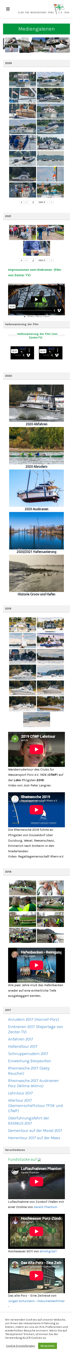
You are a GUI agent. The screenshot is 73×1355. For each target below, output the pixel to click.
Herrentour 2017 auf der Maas (34, 1138)
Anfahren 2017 (20, 1039)
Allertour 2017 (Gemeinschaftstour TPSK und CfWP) (35, 1105)
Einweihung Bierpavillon (29, 1061)
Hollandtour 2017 (23, 1046)
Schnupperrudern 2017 (28, 1053)
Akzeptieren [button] (48, 1345)
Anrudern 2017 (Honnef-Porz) (33, 1019)
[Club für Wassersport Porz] (43, 9)
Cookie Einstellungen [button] (20, 1346)
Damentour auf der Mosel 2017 (35, 1130)
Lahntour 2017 (20, 1093)
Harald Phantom (45, 1207)
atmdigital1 (48, 1251)
